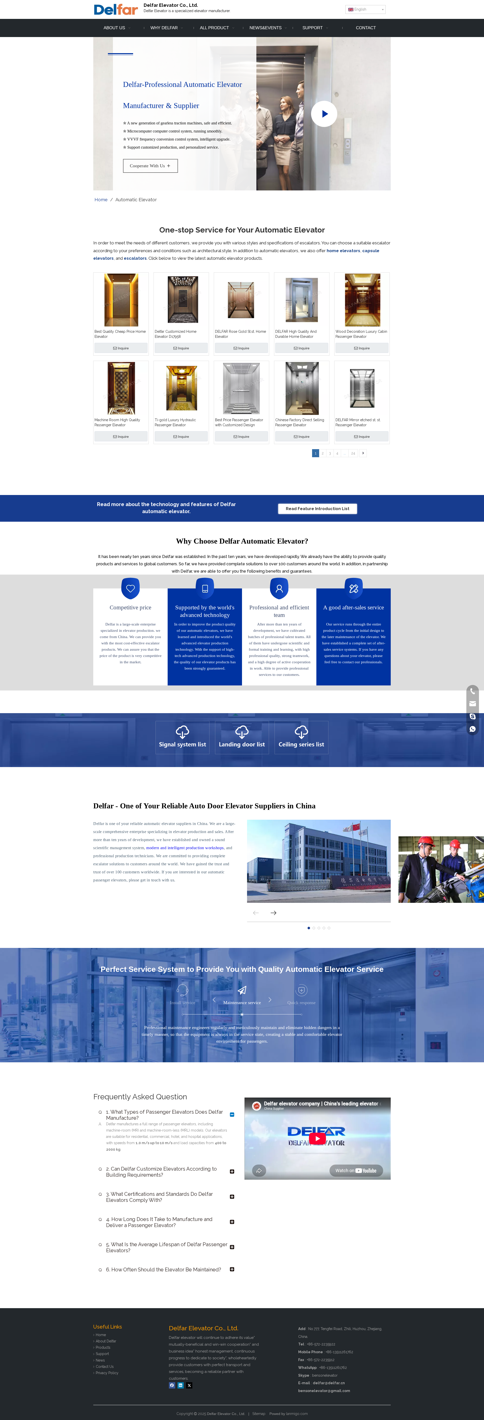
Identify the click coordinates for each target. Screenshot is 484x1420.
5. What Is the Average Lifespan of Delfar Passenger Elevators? (163, 1247)
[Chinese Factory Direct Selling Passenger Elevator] (301, 388)
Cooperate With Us (147, 165)
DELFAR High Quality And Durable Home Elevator (296, 334)
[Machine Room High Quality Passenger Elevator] (121, 388)
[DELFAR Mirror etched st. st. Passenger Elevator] (362, 388)
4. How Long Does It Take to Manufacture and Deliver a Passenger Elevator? (156, 1222)
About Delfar (106, 1341)
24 (353, 453)
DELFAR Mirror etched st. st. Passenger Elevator (358, 422)
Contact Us (105, 1367)
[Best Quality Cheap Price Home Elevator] (121, 300)
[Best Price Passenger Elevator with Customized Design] (241, 388)
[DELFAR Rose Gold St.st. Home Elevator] (241, 300)
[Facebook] (172, 1385)
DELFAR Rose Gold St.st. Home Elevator (240, 334)
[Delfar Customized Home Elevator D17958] (181, 300)
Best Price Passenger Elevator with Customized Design (239, 422)
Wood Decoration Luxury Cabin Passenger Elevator (361, 334)
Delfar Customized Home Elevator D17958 (175, 334)
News (100, 1360)
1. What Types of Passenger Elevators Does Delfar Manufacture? (161, 1115)
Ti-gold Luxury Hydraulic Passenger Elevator (175, 422)
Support (102, 1354)
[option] (182, 737)
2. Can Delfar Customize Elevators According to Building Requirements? (158, 1172)
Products (103, 1347)
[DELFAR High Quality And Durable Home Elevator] (301, 300)
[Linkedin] (180, 1385)
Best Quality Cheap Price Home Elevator (120, 334)
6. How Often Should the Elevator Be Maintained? (160, 1270)
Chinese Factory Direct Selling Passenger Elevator (299, 422)
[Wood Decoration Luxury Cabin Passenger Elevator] (362, 300)
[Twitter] (189, 1385)
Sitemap (258, 1414)
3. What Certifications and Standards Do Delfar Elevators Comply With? (156, 1197)
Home (101, 1335)
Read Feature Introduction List (317, 508)
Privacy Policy (107, 1373)
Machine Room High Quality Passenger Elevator (117, 422)
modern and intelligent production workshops (185, 848)
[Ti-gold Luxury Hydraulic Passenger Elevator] (181, 388)
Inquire (123, 348)
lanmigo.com (297, 1414)
